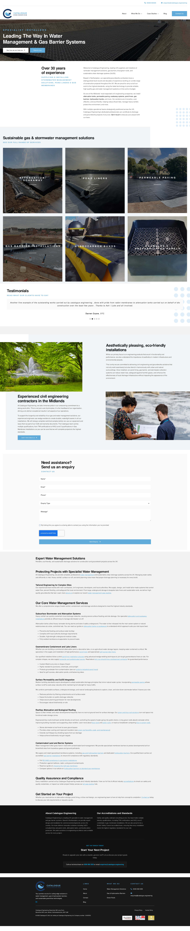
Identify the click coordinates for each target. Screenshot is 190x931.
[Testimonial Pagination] (90, 323)
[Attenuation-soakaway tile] (32, 148)
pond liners (83, 657)
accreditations (129, 786)
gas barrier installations (52, 761)
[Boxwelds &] (157, 217)
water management (87, 580)
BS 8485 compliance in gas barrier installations (60, 765)
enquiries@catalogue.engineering (112, 869)
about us (69, 598)
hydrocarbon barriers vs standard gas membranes (82, 773)
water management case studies (99, 598)
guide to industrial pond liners (86, 674)
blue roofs (95, 728)
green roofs (107, 728)
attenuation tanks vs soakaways (95, 631)
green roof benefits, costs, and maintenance (94, 735)
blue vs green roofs (143, 728)
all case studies (88, 789)
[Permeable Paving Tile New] (157, 148)
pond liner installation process (73, 662)
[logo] (15, 10)
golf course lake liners (108, 657)
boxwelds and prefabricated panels (72, 664)
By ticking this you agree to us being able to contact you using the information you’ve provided (75, 530)
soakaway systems (117, 96)
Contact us (145, 802)
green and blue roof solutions (128, 717)
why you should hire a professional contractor (111, 664)
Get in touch (115, 115)
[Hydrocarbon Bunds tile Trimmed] (95, 217)
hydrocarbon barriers (122, 758)
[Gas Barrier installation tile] (32, 217)
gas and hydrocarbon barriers (92, 758)
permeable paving (138, 687)
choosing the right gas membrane (65, 771)
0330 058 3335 (89, 869)
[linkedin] (36, 906)
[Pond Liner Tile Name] (95, 148)
